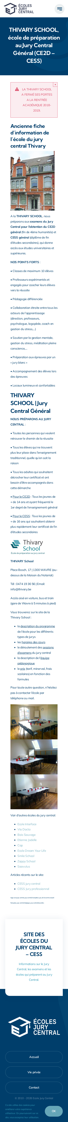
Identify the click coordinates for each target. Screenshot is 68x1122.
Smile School (25, 856)
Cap (20, 845)
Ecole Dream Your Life (31, 850)
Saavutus (23, 866)
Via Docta (24, 829)
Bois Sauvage (26, 834)
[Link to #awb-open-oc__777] (60, 9)
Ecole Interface (26, 824)
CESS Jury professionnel (33, 889)
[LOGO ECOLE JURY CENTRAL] (18, 4)
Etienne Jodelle (27, 840)
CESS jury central (28, 883)
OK (54, 1111)
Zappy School (26, 861)
